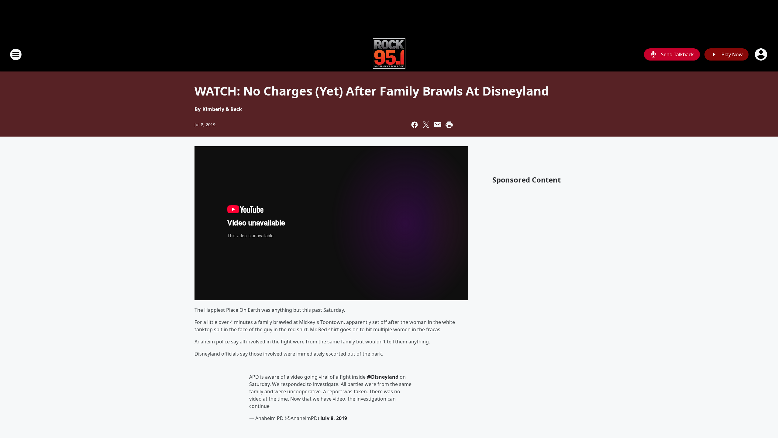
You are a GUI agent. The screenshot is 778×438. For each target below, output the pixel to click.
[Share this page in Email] (437, 124)
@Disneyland (382, 377)
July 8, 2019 (333, 418)
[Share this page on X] (426, 124)
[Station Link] (389, 54)
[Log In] (761, 54)
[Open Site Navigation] (16, 54)
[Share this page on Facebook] (414, 124)
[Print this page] (449, 124)
